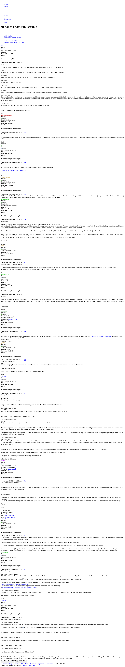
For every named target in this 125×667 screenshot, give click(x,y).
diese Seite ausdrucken (10, 41)
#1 (25, 62)
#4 (25, 194)
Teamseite (33, 664)
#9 (25, 360)
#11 (25, 481)
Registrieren (7, 6)
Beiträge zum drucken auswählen (14, 42)
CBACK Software (29, 665)
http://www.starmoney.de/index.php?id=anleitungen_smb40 (19, 587)
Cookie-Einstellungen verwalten (10, 664)
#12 (25, 536)
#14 (25, 617)
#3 (25, 162)
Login (6, 22)
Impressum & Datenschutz (45, 664)
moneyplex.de (12, 469)
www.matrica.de (9, 515)
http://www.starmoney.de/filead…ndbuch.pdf (15, 584)
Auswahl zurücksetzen (7, 662)
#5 (25, 219)
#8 (25, 331)
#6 (25, 262)
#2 (25, 132)
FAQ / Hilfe (24, 664)
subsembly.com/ (12, 319)
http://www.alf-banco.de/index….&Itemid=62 (14, 170)
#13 (25, 569)
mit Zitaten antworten (20, 662)
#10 (25, 393)
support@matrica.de (10, 517)
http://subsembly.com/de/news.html (102, 336)
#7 (25, 294)
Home (6, 4)
